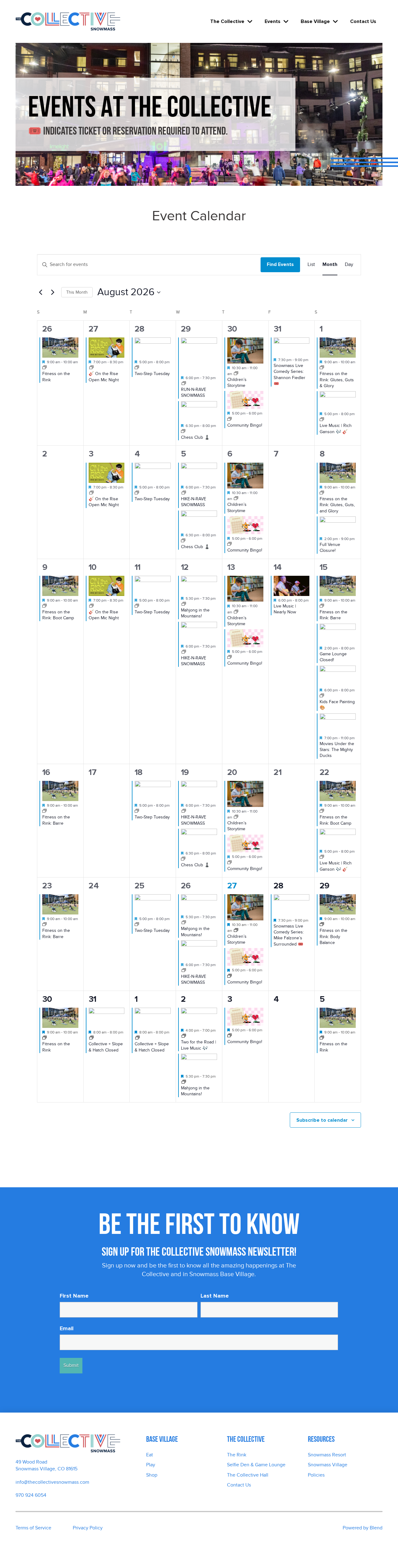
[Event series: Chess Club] (183, 431)
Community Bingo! (244, 425)
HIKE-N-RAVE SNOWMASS (193, 501)
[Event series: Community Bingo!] (229, 419)
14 (277, 567)
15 (323, 567)
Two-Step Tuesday (152, 373)
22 (324, 772)
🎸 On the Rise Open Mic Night (104, 501)
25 (139, 886)
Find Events (280, 264)
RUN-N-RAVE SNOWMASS (193, 392)
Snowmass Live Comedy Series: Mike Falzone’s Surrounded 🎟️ (289, 935)
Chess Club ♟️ (195, 437)
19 (185, 772)
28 (139, 329)
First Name (74, 1296)
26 (47, 329)
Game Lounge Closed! (333, 656)
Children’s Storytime (237, 382)
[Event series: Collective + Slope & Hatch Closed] (91, 1038)
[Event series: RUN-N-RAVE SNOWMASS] (184, 384)
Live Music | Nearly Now (285, 609)
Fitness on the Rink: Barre (333, 615)
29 (186, 329)
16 (46, 772)
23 (47, 886)
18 (138, 772)
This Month (77, 292)
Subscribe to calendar (322, 1120)
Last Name (215, 1296)
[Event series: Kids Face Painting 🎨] (322, 696)
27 (93, 329)
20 (232, 772)
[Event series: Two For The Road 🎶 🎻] (322, 420)
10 (92, 567)
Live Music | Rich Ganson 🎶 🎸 (336, 428)
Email (67, 1328)
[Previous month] (40, 292)
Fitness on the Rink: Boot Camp (58, 615)
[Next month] (53, 292)
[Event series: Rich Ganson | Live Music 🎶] (184, 1036)
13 (231, 567)
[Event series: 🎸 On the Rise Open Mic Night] (91, 368)
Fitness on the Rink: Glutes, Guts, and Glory (337, 505)
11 (137, 567)
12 (184, 567)
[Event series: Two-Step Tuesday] (137, 368)
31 (277, 329)
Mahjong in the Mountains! (195, 613)
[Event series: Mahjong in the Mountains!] (184, 604)
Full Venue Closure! (330, 547)
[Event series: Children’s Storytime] (236, 374)
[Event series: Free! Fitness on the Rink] (44, 368)
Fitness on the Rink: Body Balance (333, 936)
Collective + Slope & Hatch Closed (106, 1046)
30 (232, 329)
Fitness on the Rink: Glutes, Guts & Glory (337, 379)
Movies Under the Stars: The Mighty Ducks (337, 749)
